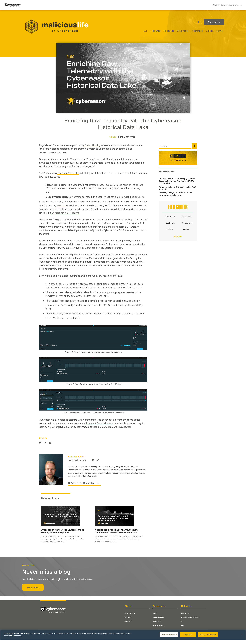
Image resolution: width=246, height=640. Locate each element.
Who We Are (130, 613)
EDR (182, 621)
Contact (128, 621)
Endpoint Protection (190, 617)
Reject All (188, 634)
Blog (154, 613)
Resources (186, 223)
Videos (169, 229)
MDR (182, 625)
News (186, 229)
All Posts (178, 236)
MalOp (61, 205)
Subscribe (213, 22)
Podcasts (186, 216)
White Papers (159, 625)
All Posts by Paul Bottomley (81, 483)
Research (170, 216)
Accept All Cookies (208, 634)
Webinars (170, 223)
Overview (185, 613)
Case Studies (158, 617)
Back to (225, 5)
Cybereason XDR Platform (66, 212)
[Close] (242, 634)
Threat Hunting (92, 145)
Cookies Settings (169, 634)
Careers (128, 617)
